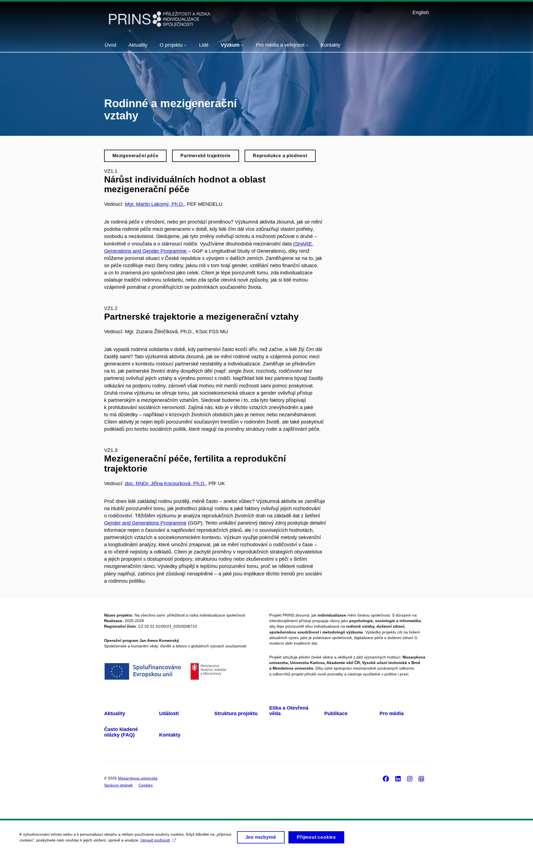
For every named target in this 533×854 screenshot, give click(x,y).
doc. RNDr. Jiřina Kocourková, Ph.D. (165, 483)
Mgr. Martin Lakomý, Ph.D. (154, 204)
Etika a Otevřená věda (288, 710)
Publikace (336, 713)
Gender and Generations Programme (145, 523)
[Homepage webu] (159, 19)
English (421, 12)
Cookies (146, 785)
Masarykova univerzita (137, 778)
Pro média (391, 713)
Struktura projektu (236, 713)
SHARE (303, 244)
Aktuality (114, 713)
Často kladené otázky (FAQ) (121, 732)
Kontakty (169, 735)
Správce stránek (118, 785)
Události (169, 713)
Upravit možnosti (155, 840)
